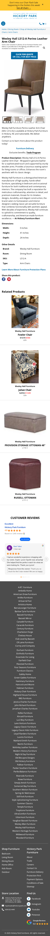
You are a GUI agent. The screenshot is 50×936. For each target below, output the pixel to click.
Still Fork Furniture (25, 796)
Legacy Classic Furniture (25, 727)
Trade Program (33, 152)
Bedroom (6, 853)
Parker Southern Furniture (25, 768)
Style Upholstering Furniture (25, 800)
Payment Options (35, 879)
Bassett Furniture (25, 615)
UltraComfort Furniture (25, 814)
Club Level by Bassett (25, 639)
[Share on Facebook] (3, 279)
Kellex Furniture (25, 713)
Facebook (36, 898)
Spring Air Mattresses (25, 793)
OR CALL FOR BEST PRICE (24, 55)
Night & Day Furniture (25, 754)
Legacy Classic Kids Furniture (25, 730)
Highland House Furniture (25, 695)
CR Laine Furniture (25, 642)
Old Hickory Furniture (25, 761)
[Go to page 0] (21, 577)
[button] (44, 48)
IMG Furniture (25, 698)
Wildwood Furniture (25, 834)
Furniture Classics (25, 671)
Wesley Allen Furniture (25, 824)
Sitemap (30, 886)
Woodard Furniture (25, 838)
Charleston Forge (25, 632)
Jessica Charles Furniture (25, 702)
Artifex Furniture (25, 597)
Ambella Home (25, 590)
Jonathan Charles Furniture (25, 708)
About (29, 857)
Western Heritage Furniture (25, 831)
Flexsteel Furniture (25, 664)
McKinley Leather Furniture (25, 747)
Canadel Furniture (25, 621)
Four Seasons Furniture (25, 667)
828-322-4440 (10, 910)
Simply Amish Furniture (25, 783)
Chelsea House (25, 635)
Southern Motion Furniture (25, 789)
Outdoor (6, 872)
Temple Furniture (25, 807)
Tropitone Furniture (25, 810)
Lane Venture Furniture (25, 723)
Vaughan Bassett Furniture (25, 820)
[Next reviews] (46, 559)
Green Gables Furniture (25, 677)
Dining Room (8, 861)
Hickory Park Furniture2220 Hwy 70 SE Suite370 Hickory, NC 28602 (13, 900)
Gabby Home (25, 674)
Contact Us (32, 868)
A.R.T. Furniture (25, 587)
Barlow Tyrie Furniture (25, 611)
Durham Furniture (25, 650)
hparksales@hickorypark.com (16, 906)
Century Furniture (25, 628)
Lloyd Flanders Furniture (25, 733)
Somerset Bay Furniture (25, 786)
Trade (29, 861)
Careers (30, 864)
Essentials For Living (25, 657)
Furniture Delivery (25, 148)
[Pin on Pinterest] (9, 279)
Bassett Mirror (25, 618)
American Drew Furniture (25, 594)
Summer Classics (25, 803)
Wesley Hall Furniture (25, 331)
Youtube (36, 909)
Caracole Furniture (25, 625)
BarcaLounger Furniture (25, 608)
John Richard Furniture (25, 705)
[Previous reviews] (4, 559)
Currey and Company (25, 646)
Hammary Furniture (25, 681)
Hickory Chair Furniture (25, 691)
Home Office (7, 864)
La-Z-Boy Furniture (25, 720)
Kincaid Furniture (25, 716)
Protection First (34, 875)
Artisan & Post (25, 601)
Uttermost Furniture (25, 817)
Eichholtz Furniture (25, 653)
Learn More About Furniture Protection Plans (24, 269)
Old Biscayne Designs (25, 758)
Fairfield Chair (25, 660)
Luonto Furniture (25, 737)
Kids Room (7, 868)
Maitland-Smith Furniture (25, 740)
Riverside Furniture (25, 776)
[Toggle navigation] (3, 23)
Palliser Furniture (25, 764)
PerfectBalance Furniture (25, 771)
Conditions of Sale (35, 883)
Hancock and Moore (25, 684)
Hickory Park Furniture (15, 527)
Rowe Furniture (25, 779)
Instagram (36, 904)
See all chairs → (24, 8)
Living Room (7, 857)
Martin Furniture (25, 744)
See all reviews (25, 539)
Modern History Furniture (25, 751)
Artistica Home (25, 604)
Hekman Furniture (25, 688)
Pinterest (36, 914)
